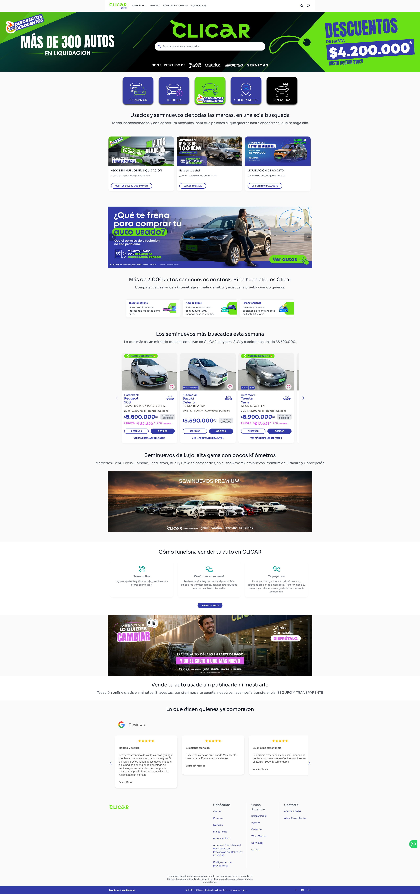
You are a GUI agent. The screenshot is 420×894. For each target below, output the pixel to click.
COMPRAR (138, 5)
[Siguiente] (307, 237)
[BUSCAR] (302, 6)
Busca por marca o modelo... (182, 46)
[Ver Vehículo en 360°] (170, 397)
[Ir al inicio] (118, 5)
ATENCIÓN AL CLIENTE (175, 5)
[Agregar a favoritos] (172, 387)
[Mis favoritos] (308, 6)
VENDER (154, 5)
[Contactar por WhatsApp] (413, 844)
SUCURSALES (198, 5)
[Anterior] (112, 237)
